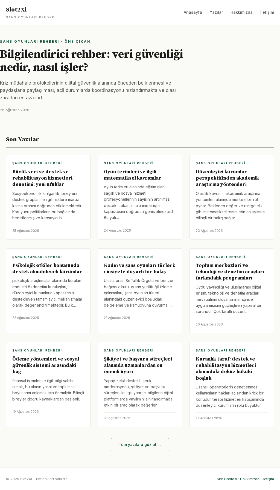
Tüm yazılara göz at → (140, 444)
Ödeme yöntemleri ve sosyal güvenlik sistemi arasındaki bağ (45, 365)
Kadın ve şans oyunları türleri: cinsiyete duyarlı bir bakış (139, 268)
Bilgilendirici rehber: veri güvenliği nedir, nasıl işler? (91, 61)
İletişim (267, 12)
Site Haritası (227, 479)
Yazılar (216, 12)
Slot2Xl (31, 12)
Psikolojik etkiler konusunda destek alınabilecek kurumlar (47, 268)
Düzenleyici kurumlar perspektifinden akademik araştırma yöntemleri (227, 178)
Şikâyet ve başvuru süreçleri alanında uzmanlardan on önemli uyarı (138, 365)
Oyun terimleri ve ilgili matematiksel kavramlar (132, 175)
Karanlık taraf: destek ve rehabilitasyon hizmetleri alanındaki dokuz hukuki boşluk (226, 368)
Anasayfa (193, 12)
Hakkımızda (242, 12)
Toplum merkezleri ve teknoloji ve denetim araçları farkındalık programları (230, 271)
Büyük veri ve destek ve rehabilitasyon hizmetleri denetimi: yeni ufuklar (42, 178)
